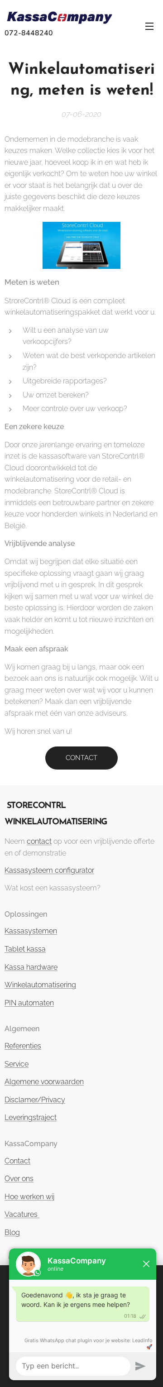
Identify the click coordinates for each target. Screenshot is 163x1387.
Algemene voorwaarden (44, 1081)
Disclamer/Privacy (35, 1099)
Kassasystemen (31, 931)
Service (17, 1064)
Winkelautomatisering (40, 984)
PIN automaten (29, 1003)
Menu (149, 26)
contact (39, 841)
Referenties (23, 1046)
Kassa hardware (31, 967)
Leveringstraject (31, 1117)
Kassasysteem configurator (49, 870)
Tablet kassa (25, 949)
